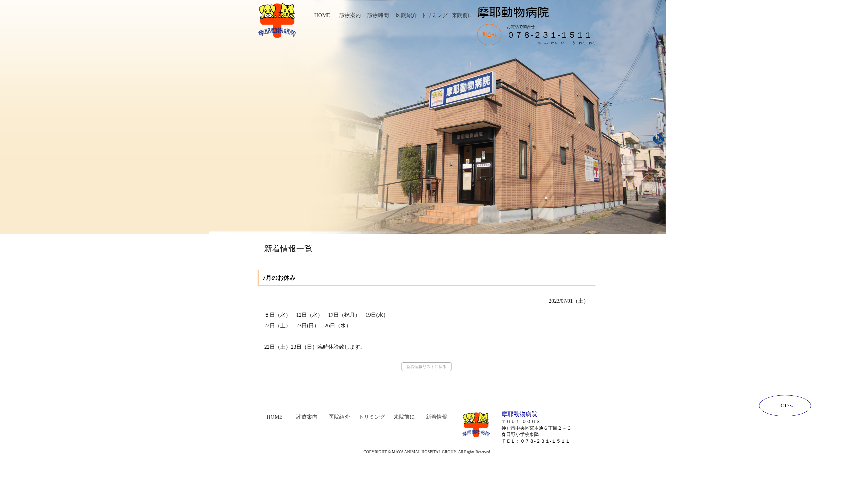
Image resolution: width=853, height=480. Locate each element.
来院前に (462, 15)
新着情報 (436, 417)
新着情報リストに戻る (426, 366)
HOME (322, 15)
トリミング (434, 15)
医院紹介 (406, 15)
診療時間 (378, 15)
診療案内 (350, 15)
